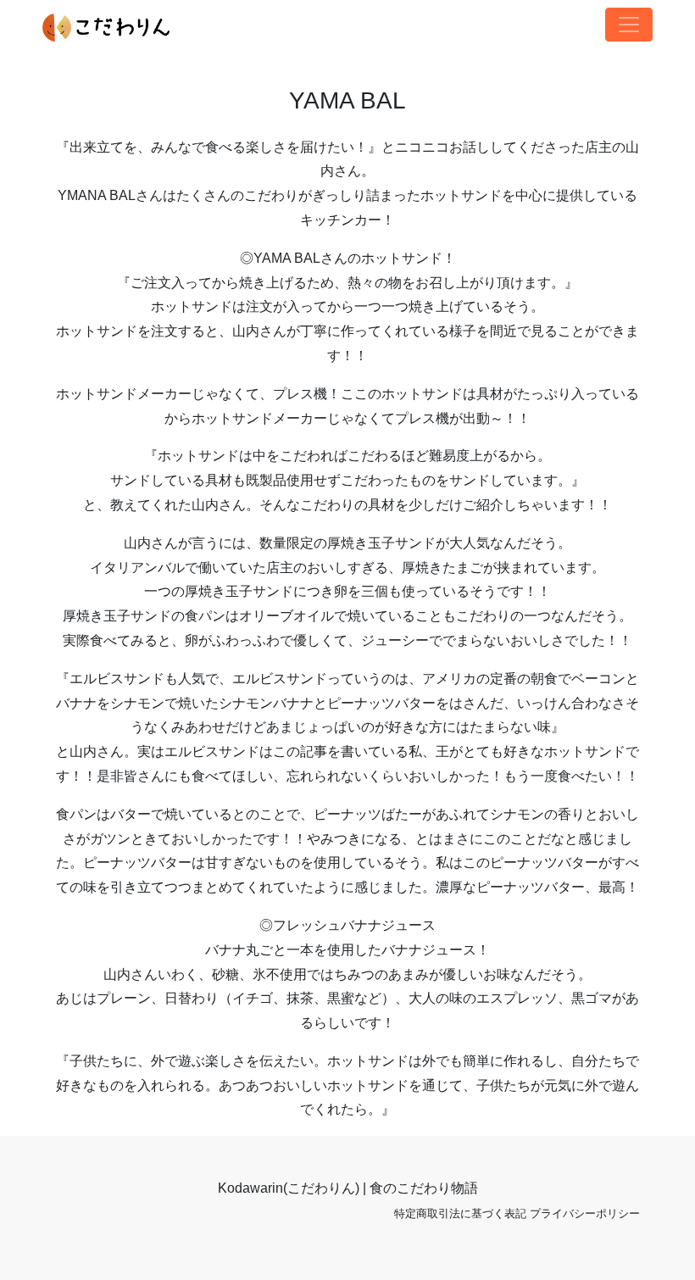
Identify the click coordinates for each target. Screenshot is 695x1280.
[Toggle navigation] (629, 25)
